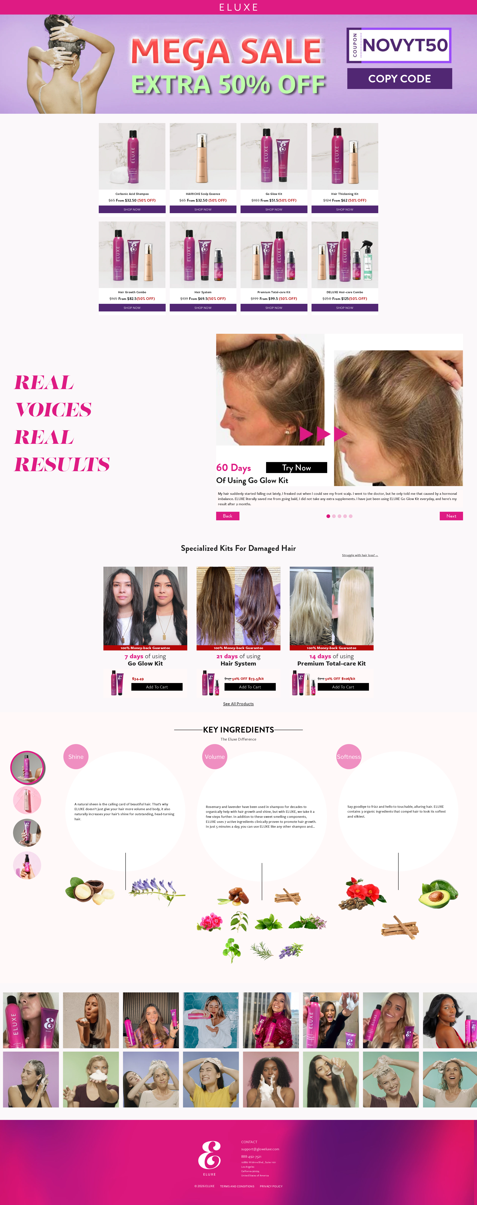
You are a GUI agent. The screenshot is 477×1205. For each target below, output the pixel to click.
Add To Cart (157, 687)
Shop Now (132, 209)
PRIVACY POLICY (271, 1186)
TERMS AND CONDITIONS (237, 1186)
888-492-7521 (251, 1156)
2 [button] (334, 516)
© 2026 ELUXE (204, 1186)
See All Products (238, 704)
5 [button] (351, 516)
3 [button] (339, 516)
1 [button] (328, 516)
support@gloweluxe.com (260, 1148)
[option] (339, 420)
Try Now (296, 467)
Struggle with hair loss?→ (360, 555)
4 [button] (345, 516)
